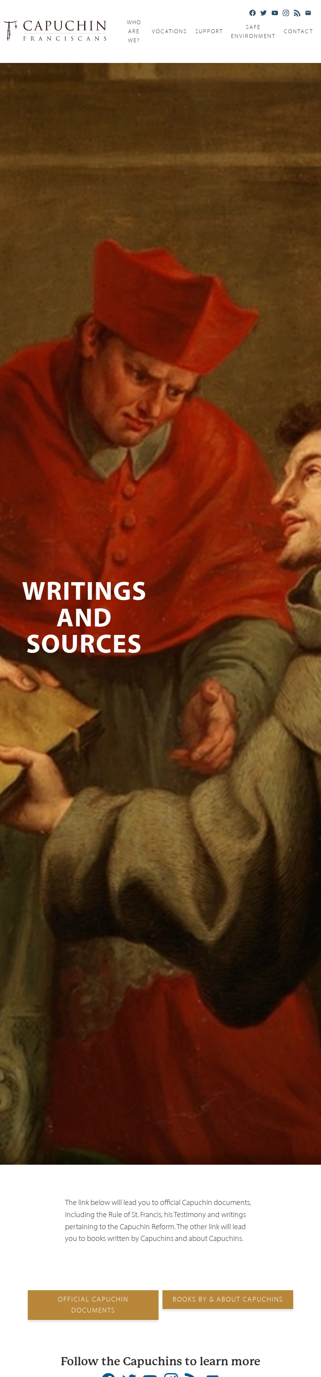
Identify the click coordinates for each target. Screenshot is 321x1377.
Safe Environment (253, 31)
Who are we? (134, 31)
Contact (298, 31)
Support (209, 31)
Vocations (169, 31)
